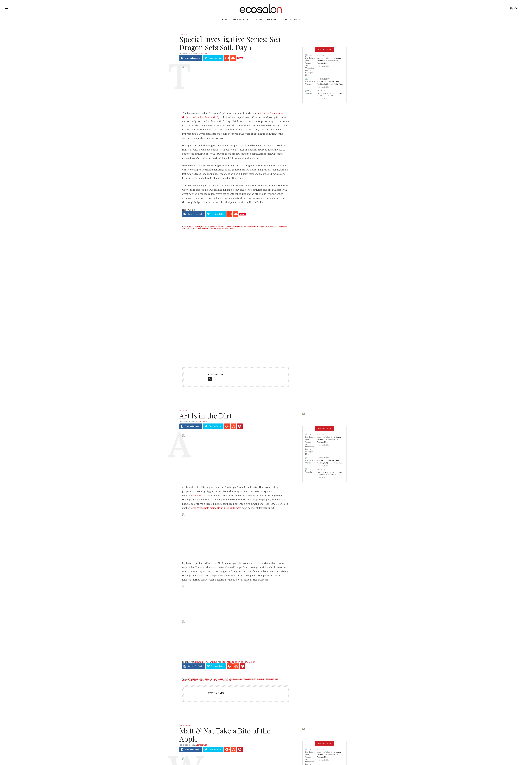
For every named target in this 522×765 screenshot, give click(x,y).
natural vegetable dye (267, 679)
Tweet (215, 58)
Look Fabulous (241, 20)
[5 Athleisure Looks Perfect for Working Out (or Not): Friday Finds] (311, 82)
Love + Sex (272, 20)
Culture (224, 20)
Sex (327, 56)
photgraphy (187, 681)
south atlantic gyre (191, 228)
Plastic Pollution (249, 227)
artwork (191, 679)
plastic (236, 227)
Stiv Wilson (201, 54)
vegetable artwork (222, 681)
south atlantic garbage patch (273, 227)
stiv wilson (222, 228)
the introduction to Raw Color (238, 661)
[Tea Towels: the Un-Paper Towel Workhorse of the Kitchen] (311, 94)
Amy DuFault (201, 745)
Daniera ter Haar (220, 679)
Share (192, 58)
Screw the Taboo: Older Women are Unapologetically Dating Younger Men (329, 60)
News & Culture (208, 227)
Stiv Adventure (209, 228)
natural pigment (248, 679)
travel (232, 228)
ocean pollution (224, 227)
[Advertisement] (235, 335)
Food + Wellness (291, 20)
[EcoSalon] (22, 8)
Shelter (258, 20)
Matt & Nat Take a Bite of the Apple (225, 734)
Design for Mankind (206, 661)
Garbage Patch (193, 227)
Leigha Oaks (201, 422)
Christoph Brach (204, 679)
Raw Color (200, 495)
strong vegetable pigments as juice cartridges (215, 507)
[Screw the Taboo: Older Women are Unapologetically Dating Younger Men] (311, 65)
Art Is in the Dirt (205, 415)
